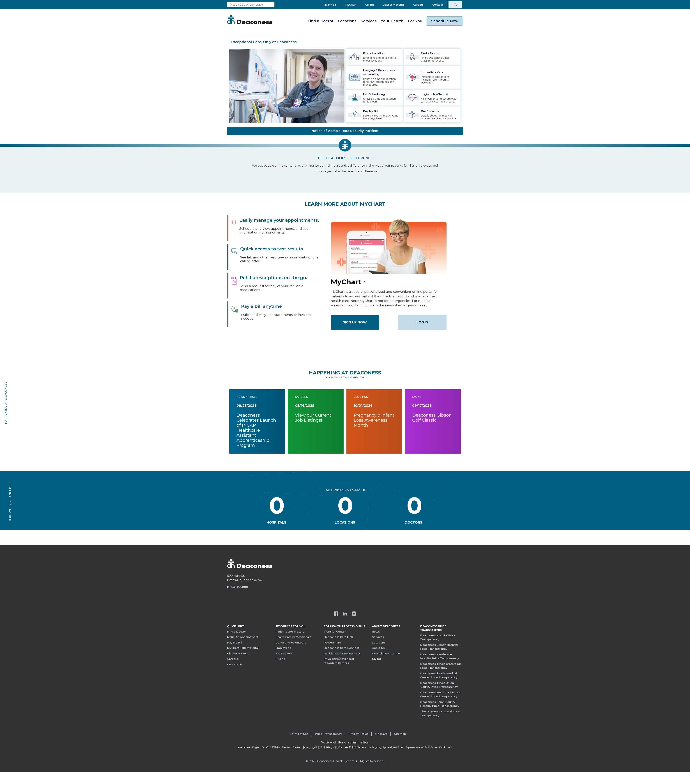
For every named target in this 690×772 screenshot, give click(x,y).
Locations (347, 21)
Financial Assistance (386, 653)
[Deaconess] (249, 19)
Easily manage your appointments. (279, 220)
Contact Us (234, 664)
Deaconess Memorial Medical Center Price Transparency (440, 694)
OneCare (381, 734)
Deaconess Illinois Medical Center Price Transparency (438, 675)
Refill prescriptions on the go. (273, 277)
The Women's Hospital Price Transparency (440, 713)
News (376, 631)
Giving (376, 659)
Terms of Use (299, 734)
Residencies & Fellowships (342, 653)
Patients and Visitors (289, 631)
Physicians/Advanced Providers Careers (339, 661)
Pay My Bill (234, 642)
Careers (232, 659)
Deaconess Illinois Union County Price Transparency (439, 685)
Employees (283, 648)
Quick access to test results (271, 248)
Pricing (280, 659)
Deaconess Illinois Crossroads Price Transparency (440, 666)
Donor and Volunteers (290, 642)
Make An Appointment (242, 637)
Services (369, 21)
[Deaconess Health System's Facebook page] (336, 614)
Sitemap (400, 734)
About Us (378, 648)
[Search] (455, 5)
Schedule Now (444, 21)
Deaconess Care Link (338, 637)
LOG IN (422, 322)
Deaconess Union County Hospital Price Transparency (439, 704)
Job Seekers (283, 653)
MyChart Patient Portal (243, 648)
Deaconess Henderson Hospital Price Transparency (439, 656)
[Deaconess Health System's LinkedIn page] (345, 614)
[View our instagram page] (354, 614)
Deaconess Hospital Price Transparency (438, 637)
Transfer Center (335, 631)
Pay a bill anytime (261, 306)
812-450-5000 (237, 587)
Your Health (392, 21)
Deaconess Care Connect (341, 648)
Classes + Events (238, 653)
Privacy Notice (359, 734)
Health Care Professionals (293, 637)
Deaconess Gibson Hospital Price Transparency (439, 647)
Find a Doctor (321, 21)
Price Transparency (328, 734)
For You (415, 21)
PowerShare (332, 642)
